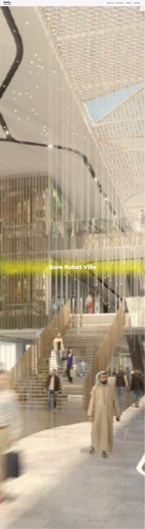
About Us (110, 3)
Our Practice (119, 3)
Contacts (137, 3)
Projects (129, 3)
